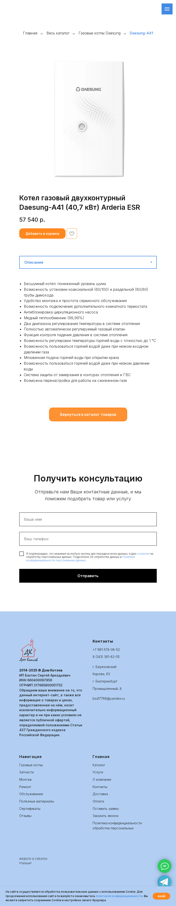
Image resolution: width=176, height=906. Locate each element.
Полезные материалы (36, 801)
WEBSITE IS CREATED (33, 859)
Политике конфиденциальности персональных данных (80, 558)
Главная (30, 33)
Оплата (98, 801)
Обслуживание (31, 794)
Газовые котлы (31, 765)
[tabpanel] (88, 343)
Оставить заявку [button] (106, 809)
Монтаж (25, 779)
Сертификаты (29, 809)
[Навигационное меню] (167, 9)
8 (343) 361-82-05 (106, 657)
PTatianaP (25, 863)
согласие (143, 553)
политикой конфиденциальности (119, 896)
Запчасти (26, 772)
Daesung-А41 (141, 33)
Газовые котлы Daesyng (100, 33)
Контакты (100, 787)
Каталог (99, 765)
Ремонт (25, 787)
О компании (102, 779)
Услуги (98, 772)
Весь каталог (58, 33)
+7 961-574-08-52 (106, 650)
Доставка (100, 794)
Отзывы (25, 816)
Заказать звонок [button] (105, 816)
